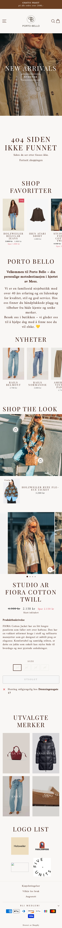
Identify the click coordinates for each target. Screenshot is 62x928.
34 (17, 667)
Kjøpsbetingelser (31, 886)
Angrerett (31, 897)
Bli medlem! (30, 906)
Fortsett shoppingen (31, 160)
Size (31, 661)
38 (35, 667)
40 (44, 667)
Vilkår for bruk (31, 891)
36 (26, 667)
